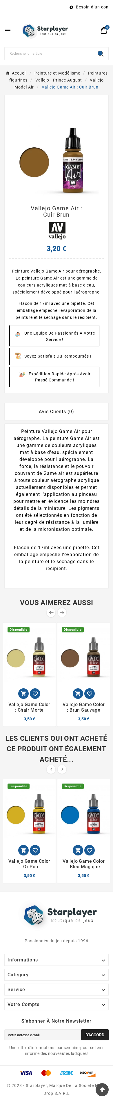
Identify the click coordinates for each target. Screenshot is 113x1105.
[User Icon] (93, 30)
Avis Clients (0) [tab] (56, 411)
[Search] (100, 53)
